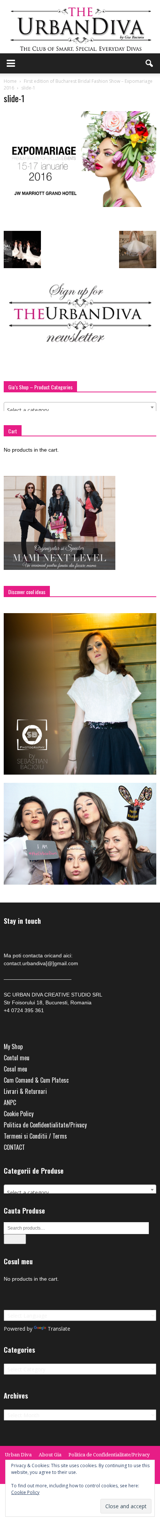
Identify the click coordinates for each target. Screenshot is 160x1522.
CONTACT (14, 1147)
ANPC (10, 1102)
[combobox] (80, 407)
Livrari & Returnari (25, 1091)
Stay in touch (22, 921)
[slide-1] (80, 205)
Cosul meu (15, 1068)
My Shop (13, 1046)
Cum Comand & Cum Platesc (36, 1080)
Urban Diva (18, 1454)
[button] (149, 63)
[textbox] (80, 410)
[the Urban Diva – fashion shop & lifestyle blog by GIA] (80, 26)
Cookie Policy (18, 1113)
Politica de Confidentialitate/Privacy (45, 1124)
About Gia (50, 1454)
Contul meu (16, 1057)
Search (15, 1239)
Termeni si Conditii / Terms (35, 1136)
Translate (59, 1328)
